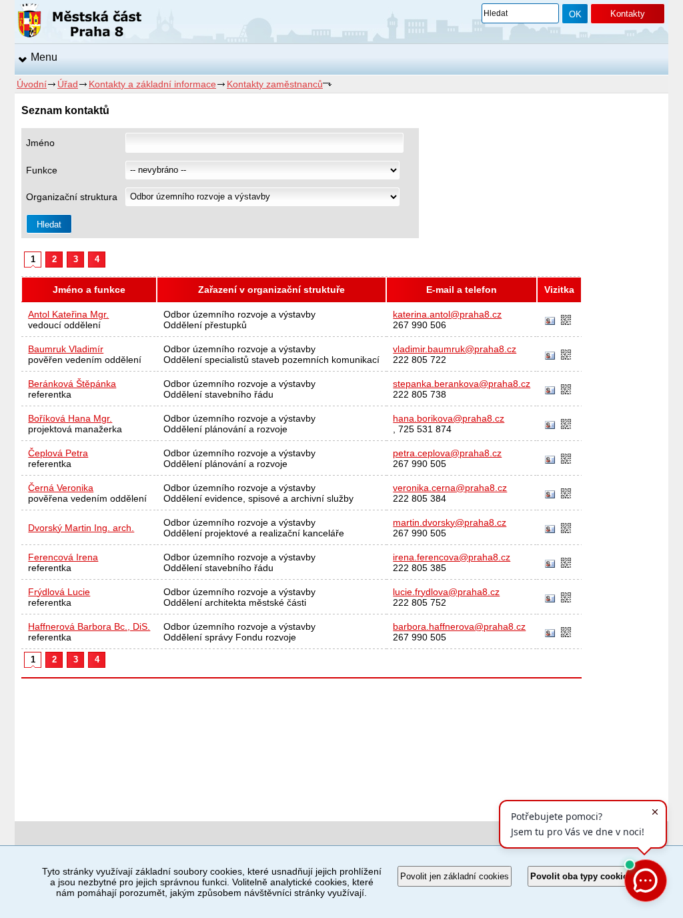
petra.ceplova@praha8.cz (447, 453)
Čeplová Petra (58, 453)
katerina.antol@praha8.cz (447, 314)
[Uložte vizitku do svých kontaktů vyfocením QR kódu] (566, 321)
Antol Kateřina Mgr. (68, 314)
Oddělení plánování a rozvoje (225, 429)
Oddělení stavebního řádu (218, 394)
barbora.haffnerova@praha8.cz (459, 626)
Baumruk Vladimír (65, 349)
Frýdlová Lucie (59, 591)
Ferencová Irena (63, 557)
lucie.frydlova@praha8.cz (446, 591)
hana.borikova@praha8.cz (448, 418)
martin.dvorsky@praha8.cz (449, 522)
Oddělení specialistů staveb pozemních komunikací (271, 359)
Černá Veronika (60, 487)
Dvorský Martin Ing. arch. (81, 527)
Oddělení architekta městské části (234, 602)
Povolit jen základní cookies (454, 876)
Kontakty (627, 14)
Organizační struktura (71, 196)
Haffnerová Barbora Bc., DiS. (89, 626)
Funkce (41, 170)
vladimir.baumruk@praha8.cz (454, 349)
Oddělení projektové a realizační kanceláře (253, 533)
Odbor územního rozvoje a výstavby (239, 314)
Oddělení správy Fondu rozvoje (229, 637)
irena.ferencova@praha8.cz (451, 557)
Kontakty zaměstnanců (275, 84)
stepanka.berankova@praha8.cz (461, 383)
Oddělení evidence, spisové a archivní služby (258, 498)
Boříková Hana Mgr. (70, 418)
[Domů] (79, 22)
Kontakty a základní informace (152, 84)
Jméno (40, 142)
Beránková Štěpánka (72, 383)
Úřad (67, 84)
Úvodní (32, 84)
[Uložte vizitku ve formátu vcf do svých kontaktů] (550, 321)
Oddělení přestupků (205, 325)
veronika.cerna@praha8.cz (450, 487)
